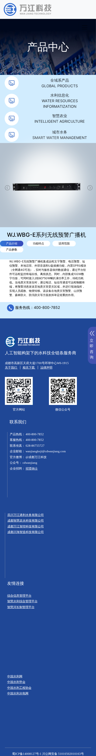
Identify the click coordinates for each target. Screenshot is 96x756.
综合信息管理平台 (19, 595)
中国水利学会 (16, 682)
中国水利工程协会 (19, 688)
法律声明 (46, 367)
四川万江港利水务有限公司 (25, 515)
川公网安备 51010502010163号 (63, 754)
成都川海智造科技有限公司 (25, 532)
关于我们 (11, 367)
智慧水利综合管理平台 (22, 601)
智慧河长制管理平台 (20, 607)
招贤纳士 (32, 468)
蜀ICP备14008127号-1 (26, 754)
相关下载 (29, 367)
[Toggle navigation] (84, 27)
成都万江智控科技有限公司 (25, 526)
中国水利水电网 (17, 693)
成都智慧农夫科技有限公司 (25, 520)
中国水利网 (14, 676)
